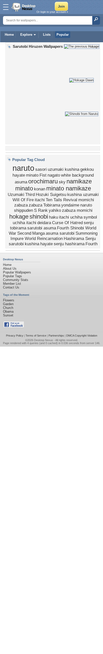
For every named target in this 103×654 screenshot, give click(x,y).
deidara (44, 222)
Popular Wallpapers (17, 272)
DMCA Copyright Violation (81, 335)
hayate (46, 243)
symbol (90, 217)
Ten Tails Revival (61, 199)
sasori (41, 169)
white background (77, 175)
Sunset (8, 315)
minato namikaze (68, 188)
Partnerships (56, 335)
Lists (46, 34)
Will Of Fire (23, 199)
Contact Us (11, 287)
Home (9, 34)
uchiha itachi (24, 222)
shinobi (39, 216)
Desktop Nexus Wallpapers (24, 7)
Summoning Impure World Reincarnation (54, 236)
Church (8, 308)
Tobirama (51, 205)
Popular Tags (12, 276)
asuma (21, 181)
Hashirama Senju (80, 238)
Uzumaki (16, 194)
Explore (26, 34)
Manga (38, 233)
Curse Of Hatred (67, 222)
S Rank (41, 210)
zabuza (35, 205)
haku (53, 217)
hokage (18, 216)
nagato (54, 175)
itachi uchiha (70, 217)
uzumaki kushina (63, 169)
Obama (8, 311)
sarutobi (16, 243)
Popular (62, 34)
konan (39, 188)
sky (62, 181)
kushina (32, 243)
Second (24, 233)
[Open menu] (5, 7)
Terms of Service (36, 335)
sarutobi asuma (41, 227)
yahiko (55, 210)
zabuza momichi (77, 210)
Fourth (92, 243)
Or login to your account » (52, 11)
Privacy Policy (14, 335)
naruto (23, 168)
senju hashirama (69, 243)
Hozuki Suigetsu (51, 194)
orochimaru (43, 181)
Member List (12, 283)
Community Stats (15, 280)
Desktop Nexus (43, 340)
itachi (40, 199)
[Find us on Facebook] (14, 327)
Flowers (8, 300)
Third (30, 194)
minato (32, 175)
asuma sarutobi (60, 233)
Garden (8, 304)
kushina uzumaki (83, 194)
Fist (43, 175)
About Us (9, 268)
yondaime (70, 205)
